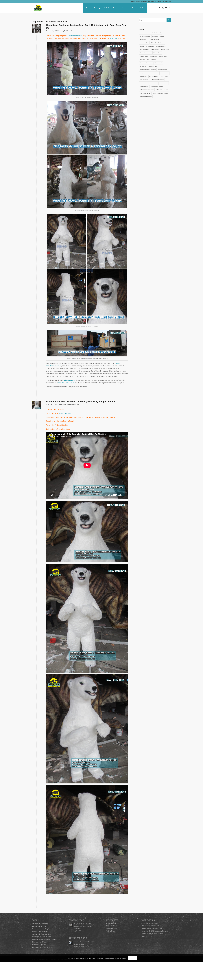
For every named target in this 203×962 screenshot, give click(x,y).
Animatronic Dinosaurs (158, 36)
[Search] (151, 8)
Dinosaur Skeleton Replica (41, 929)
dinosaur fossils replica (145, 53)
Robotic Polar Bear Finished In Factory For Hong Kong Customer (81, 401)
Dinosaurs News (111, 926)
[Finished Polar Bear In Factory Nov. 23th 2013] (36, 28)
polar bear (113, 38)
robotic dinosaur (163, 83)
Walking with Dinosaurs (146, 96)
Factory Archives (65, 404)
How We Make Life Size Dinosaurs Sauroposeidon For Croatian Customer (85, 926)
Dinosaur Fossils (165, 49)
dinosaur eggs (155, 49)
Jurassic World (143, 76)
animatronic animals (156, 32)
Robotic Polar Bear (64, 413)
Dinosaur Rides (163, 56)
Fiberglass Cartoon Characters (148, 69)
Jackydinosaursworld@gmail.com (144, 1)
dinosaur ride (153, 56)
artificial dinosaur (144, 39)
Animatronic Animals (39, 926)
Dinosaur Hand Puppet (40, 942)
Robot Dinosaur (144, 83)
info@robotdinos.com (154, 928)
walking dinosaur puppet (162, 89)
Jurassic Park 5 (164, 73)
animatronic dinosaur (145, 36)
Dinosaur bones (150, 46)
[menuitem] (87, 8)
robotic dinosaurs (144, 86)
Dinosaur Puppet (144, 56)
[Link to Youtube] (166, 7)
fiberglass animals (152, 66)
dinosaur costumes (145, 49)
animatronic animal (144, 32)
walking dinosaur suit (145, 93)
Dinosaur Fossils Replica (40, 931)
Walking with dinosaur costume (160, 93)
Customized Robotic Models (42, 947)
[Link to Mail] (159, 7)
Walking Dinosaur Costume (147, 89)
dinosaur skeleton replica (146, 63)
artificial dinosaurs (154, 39)
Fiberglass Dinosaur (39, 944)
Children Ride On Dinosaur (157, 42)
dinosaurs (142, 59)
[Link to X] (162, 7)
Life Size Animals (153, 76)
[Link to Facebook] (169, 7)
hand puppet (155, 73)
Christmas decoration (75, 36)
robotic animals (153, 83)
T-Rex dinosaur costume (157, 86)
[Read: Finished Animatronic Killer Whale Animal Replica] (71, 943)
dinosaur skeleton (151, 59)
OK (132, 958)
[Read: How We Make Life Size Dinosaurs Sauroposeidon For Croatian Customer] (71, 925)
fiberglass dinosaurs (145, 73)
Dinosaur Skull (158, 63)
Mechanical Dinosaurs (158, 79)
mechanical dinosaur (145, 79)
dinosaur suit (143, 66)
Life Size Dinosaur (164, 76)
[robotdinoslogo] (38, 8)
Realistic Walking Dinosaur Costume (44, 939)
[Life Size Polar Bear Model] (36, 405)
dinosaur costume (160, 46)
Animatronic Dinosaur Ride (41, 934)
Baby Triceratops (144, 42)
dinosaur (142, 46)
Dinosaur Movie (157, 53)
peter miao (73, 31)
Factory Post (63, 31)
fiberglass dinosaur (162, 69)
